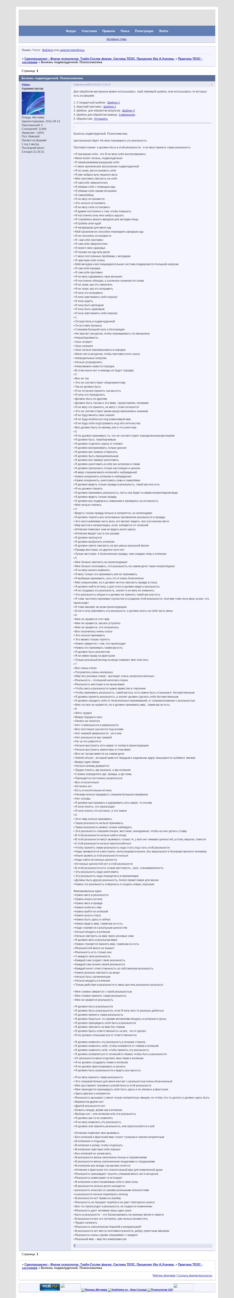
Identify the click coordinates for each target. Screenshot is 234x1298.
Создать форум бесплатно (194, 1275)
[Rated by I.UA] (71, 1289)
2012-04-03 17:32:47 (99, 84)
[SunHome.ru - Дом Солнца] (127, 1289)
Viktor (26, 85)
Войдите (47, 50)
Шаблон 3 (128, 110)
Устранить (101, 118)
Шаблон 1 (113, 102)
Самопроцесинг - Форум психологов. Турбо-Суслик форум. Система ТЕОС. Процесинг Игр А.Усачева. (99, 58)
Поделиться (81, 84)
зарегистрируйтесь (72, 50)
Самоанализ (127, 114)
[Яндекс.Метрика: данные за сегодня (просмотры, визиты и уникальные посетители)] (94, 1290)
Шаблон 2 (110, 106)
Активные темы (116, 39)
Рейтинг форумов (164, 1275)
